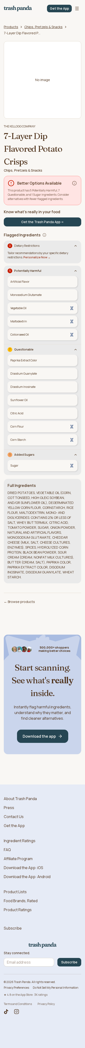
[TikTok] (6, 1011)
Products (11, 27)
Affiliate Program (18, 858)
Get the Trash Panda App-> (42, 222)
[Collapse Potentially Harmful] (75, 271)
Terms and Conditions (18, 1004)
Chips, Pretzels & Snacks (43, 27)
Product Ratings (18, 909)
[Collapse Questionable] (75, 349)
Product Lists (15, 891)
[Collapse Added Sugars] (75, 455)
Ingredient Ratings (19, 840)
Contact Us (14, 816)
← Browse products (19, 601)
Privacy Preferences (16, 988)
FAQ (7, 849)
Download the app (39, 736)
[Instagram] (16, 1011)
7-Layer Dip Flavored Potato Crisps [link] (23, 33)
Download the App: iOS (23, 867)
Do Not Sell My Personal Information (55, 988)
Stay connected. (17, 953)
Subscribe (13, 928)
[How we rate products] (74, 183)
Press (9, 807)
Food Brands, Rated (21, 900)
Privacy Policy (46, 1004)
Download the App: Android (27, 876)
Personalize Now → (37, 257)
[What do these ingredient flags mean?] (44, 235)
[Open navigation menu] (77, 8)
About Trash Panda (20, 798)
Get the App (59, 8)
